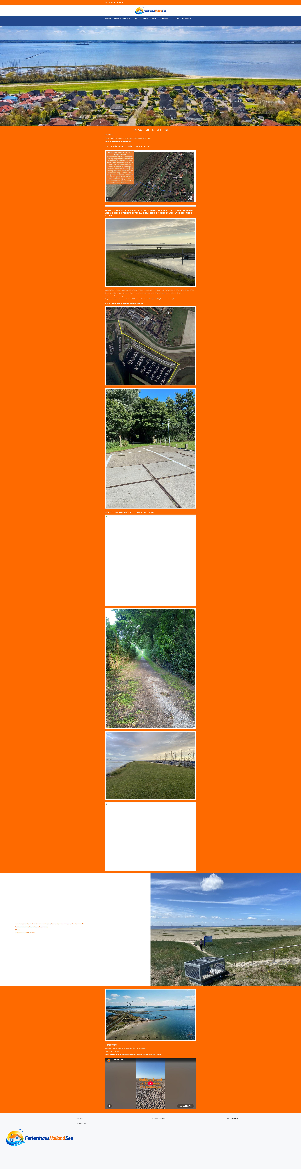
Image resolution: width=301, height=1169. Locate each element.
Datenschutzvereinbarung (158, 1118)
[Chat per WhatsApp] (112, 2)
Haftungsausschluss (232, 1118)
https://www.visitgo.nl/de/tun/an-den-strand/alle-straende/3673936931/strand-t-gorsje (133, 1054)
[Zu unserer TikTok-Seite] (123, 2)
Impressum (79, 1118)
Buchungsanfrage (81, 1123)
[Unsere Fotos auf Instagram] (117, 2)
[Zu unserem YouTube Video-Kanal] (120, 2)
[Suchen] (195, 23)
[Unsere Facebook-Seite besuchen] (115, 2)
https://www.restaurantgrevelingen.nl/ (27, 935)
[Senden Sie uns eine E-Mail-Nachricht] (109, 2)
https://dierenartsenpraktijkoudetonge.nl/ (118, 141)
